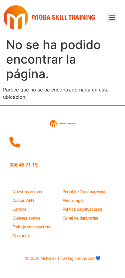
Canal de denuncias (80, 217)
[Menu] (111, 17)
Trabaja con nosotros (31, 226)
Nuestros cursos (27, 191)
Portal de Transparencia (83, 191)
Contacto (20, 235)
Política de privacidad (82, 209)
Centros (19, 209)
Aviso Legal (72, 200)
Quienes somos (26, 217)
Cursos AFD (23, 200)
